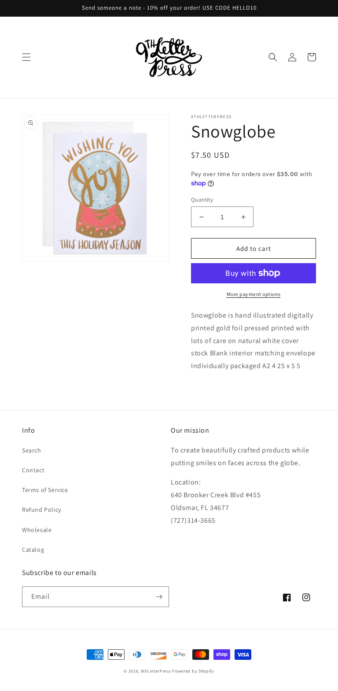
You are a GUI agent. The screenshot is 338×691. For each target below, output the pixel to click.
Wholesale (36, 530)
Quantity (202, 199)
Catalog (33, 550)
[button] (26, 57)
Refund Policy (41, 510)
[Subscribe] (159, 596)
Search (31, 450)
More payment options (254, 294)
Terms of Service (45, 490)
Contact (33, 470)
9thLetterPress (156, 671)
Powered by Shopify (193, 671)
